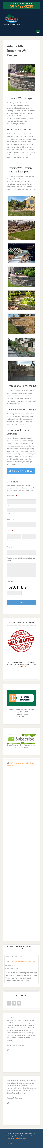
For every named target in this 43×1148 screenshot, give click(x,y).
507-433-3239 (21, 6)
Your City (11, 519)
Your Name (12, 496)
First (8, 505)
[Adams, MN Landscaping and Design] (12, 24)
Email (10, 531)
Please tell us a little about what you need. (21, 559)
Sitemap (9, 1143)
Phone (10, 547)
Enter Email (10, 540)
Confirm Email (26, 540)
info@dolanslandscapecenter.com (23, 961)
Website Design (20, 1136)
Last (8, 513)
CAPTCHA (11, 582)
